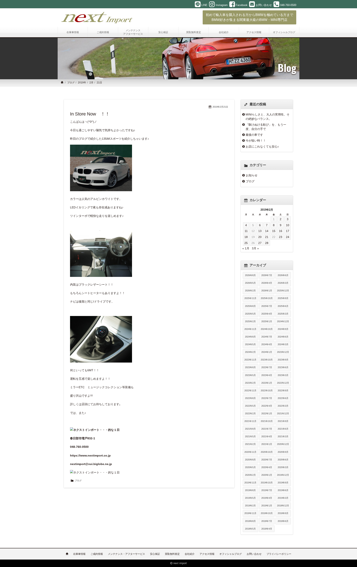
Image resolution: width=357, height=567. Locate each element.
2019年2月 (250, 505)
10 (287, 225)
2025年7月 (266, 306)
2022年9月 (283, 390)
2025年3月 (283, 313)
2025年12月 (283, 290)
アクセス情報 (207, 554)
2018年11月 (250, 513)
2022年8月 (250, 398)
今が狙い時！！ (256, 140)
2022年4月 (266, 406)
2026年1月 (266, 290)
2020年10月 (267, 452)
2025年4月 (266, 313)
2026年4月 (266, 283)
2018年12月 (283, 505)
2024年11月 (250, 329)
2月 (91, 82)
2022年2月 (250, 413)
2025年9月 (283, 298)
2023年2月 (250, 383)
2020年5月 (250, 467)
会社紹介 (190, 554)
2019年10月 (267, 482)
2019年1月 (266, 505)
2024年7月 (266, 336)
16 (280, 231)
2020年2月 (250, 475)
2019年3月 (283, 498)
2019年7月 (266, 490)
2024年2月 (250, 352)
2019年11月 (250, 482)
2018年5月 (250, 528)
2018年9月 (283, 513)
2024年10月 (267, 329)
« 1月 (245, 248)
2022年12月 (283, 383)
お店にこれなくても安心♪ (262, 146)
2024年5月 (250, 344)
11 (246, 231)
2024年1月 (266, 352)
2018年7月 (266, 521)
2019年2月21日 (220, 107)
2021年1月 (266, 444)
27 (260, 243)
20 (260, 237)
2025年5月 (250, 313)
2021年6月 (283, 429)
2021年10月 (267, 421)
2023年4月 (266, 375)
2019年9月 (283, 482)
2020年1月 (266, 475)
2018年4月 (266, 528)
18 (246, 237)
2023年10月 (267, 359)
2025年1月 (266, 321)
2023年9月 (283, 359)
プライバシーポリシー (279, 554)
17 (287, 231)
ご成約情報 (96, 554)
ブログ (71, 82)
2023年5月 (250, 375)
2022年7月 (266, 398)
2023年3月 (283, 375)
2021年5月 (250, 436)
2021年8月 (250, 429)
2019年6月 (283, 490)
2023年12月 (283, 352)
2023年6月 (283, 367)
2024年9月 (283, 329)
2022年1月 (266, 413)
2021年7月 (266, 429)
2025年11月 (250, 298)
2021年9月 (283, 421)
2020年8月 (250, 459)
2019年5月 (250, 498)
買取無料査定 (172, 554)
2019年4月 (266, 498)
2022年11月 (250, 390)
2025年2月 (250, 321)
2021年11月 (250, 421)
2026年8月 (250, 275)
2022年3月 (283, 406)
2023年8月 (250, 367)
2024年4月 (266, 344)
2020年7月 (266, 459)
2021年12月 (283, 413)
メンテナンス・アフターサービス (126, 554)
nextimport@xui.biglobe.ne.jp (91, 464)
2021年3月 (283, 436)
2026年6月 (283, 275)
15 (273, 231)
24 (287, 237)
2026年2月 (250, 290)
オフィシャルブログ (230, 554)
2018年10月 (267, 513)
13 (260, 231)
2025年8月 (250, 306)
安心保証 (155, 554)
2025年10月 (267, 298)
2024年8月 (250, 336)
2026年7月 (266, 275)
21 (266, 237)
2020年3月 (283, 467)
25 (246, 243)
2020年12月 (283, 444)
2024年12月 (283, 321)
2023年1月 (266, 383)
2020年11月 (250, 452)
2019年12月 (283, 475)
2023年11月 (250, 359)
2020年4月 (266, 467)
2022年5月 (250, 406)
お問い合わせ (254, 554)
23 (280, 237)
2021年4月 (266, 436)
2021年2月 (250, 444)
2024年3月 (283, 344)
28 (266, 243)
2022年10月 (267, 390)
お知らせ (251, 175)
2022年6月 (283, 398)
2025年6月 (283, 306)
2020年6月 (283, 459)
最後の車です (254, 134)
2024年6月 (283, 336)
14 (266, 231)
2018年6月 (283, 521)
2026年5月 (250, 283)
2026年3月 (283, 283)
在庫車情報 (79, 554)
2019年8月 (250, 490)
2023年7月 (266, 367)
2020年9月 (283, 452)
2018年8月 (250, 521)
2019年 (82, 82)
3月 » (255, 248)
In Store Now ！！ (90, 114)
